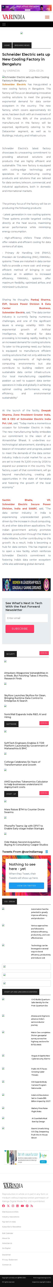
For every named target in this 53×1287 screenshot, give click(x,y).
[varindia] (33, 1206)
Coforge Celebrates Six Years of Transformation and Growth (22, 763)
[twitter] (9, 1206)
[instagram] (14, 1206)
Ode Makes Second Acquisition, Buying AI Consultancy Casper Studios (26, 843)
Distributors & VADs (10, 1212)
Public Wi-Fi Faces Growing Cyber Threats (39, 1072)
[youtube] (23, 1206)
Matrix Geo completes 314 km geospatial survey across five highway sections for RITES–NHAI (40, 1038)
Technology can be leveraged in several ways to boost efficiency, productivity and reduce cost (41, 951)
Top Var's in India (9, 1222)
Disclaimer (6, 1255)
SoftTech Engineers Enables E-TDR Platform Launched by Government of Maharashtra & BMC (26, 746)
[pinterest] (28, 1206)
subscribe (20, 628)
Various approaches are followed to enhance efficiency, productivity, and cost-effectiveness (40, 932)
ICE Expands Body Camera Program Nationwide (39, 1085)
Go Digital (6, 1248)
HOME (7, 45)
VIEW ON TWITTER (26, 885)
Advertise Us (7, 1243)
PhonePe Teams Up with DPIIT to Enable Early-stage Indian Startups (24, 827)
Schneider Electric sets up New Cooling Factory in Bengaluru (26, 59)
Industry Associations (10, 1217)
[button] (47, 16)
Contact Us (6, 1265)
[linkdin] (18, 1206)
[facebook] (4, 1206)
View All (44, 653)
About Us (6, 1238)
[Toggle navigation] (4, 24)
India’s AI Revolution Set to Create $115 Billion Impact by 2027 (40, 1098)
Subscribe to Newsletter (11, 1227)
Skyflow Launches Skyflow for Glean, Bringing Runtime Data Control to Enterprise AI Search (25, 698)
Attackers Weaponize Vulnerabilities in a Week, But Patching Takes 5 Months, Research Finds (26, 676)
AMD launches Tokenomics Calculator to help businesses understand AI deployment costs (26, 784)
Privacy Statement (10, 1260)
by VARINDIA (11, 70)
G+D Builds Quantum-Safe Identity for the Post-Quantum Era (40, 1002)
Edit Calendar (7, 1233)
